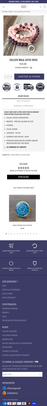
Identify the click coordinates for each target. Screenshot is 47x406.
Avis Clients (7, 293)
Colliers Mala (25, 155)
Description (23, 96)
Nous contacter (9, 297)
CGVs (4, 316)
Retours (5, 312)
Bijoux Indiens (15, 155)
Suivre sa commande (11, 290)
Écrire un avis (23, 177)
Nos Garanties (23, 101)
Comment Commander (23, 106)
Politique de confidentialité (14, 320)
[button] (6, 234)
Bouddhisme (7, 339)
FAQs (4, 286)
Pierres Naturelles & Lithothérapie (17, 343)
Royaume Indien (12, 400)
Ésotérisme (7, 347)
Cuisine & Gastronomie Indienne (15, 355)
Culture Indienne (9, 331)
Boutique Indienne (10, 308)
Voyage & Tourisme (10, 351)
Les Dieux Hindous (9, 335)
